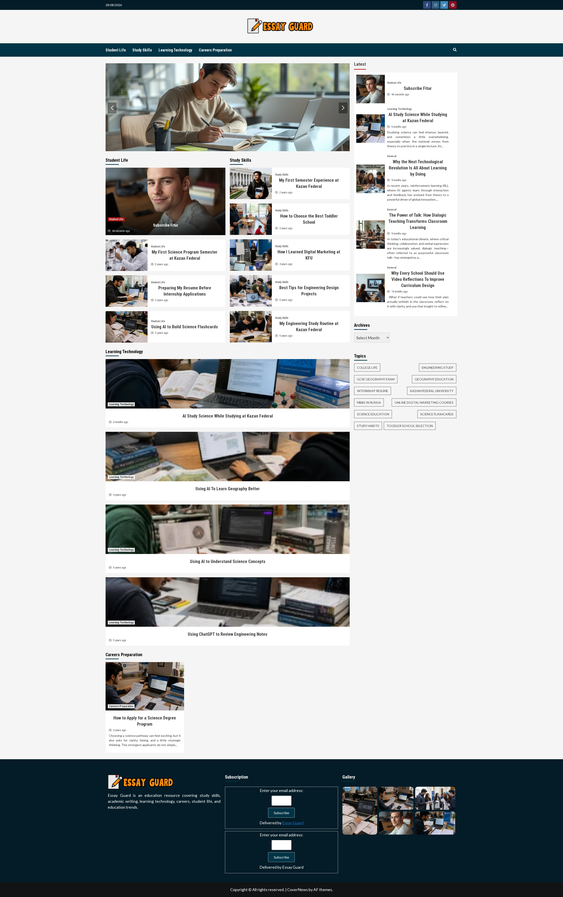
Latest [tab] (360, 64)
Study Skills (142, 50)
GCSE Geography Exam (376, 379)
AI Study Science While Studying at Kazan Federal (228, 416)
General (391, 156)
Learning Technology (175, 50)
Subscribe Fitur (165, 225)
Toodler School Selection (410, 426)
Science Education (373, 414)
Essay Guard (292, 822)
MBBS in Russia (369, 402)
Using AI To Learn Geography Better (228, 488)
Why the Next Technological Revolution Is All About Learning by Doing (418, 168)
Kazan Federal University (431, 391)
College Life (367, 367)
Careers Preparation (215, 50)
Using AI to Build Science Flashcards (184, 326)
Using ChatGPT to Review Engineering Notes (227, 634)
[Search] (454, 50)
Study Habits (368, 426)
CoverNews (297, 889)
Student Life (116, 50)
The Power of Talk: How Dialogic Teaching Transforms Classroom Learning (417, 221)
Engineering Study (437, 367)
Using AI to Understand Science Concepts (227, 561)
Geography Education (434, 379)
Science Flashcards (436, 414)
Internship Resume (372, 391)
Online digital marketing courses (424, 402)
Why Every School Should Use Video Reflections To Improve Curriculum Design (417, 279)
